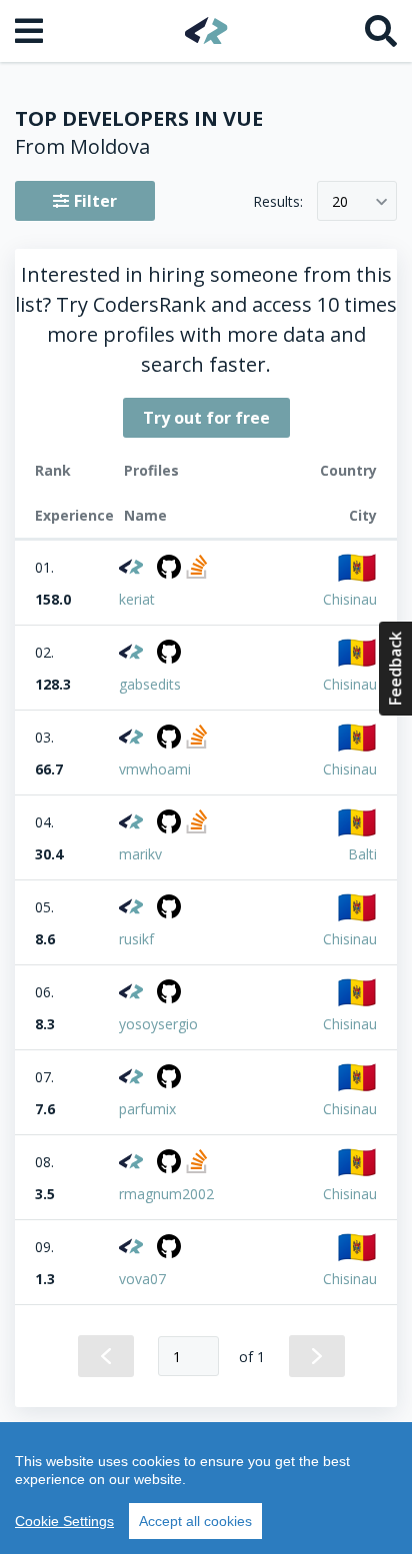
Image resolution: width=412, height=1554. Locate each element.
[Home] (206, 30)
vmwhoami (155, 769)
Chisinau (350, 599)
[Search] (381, 31)
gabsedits (150, 684)
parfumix (147, 1108)
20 (340, 201)
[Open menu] (31, 31)
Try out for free (206, 418)
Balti (362, 853)
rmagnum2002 (166, 1193)
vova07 (142, 1278)
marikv (140, 853)
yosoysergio (158, 1023)
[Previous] (106, 1356)
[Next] (317, 1356)
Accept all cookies (195, 1521)
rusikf (136, 938)
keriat (137, 599)
